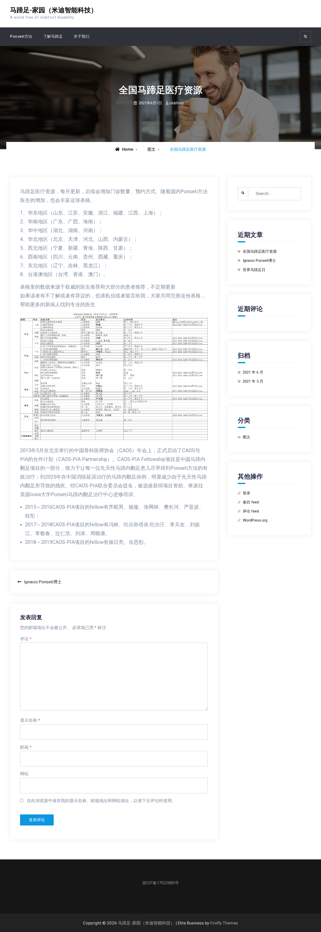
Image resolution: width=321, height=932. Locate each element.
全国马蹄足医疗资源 (260, 251)
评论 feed (251, 511)
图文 (151, 149)
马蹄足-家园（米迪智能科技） (53, 10)
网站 (24, 773)
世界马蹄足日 (254, 270)
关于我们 (81, 36)
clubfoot (177, 103)
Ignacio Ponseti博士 (259, 260)
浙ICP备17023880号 (160, 883)
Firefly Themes (224, 922)
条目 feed (251, 502)
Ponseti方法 (21, 36)
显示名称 (30, 720)
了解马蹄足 (53, 36)
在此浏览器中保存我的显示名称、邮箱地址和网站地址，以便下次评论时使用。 (101, 800)
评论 (26, 638)
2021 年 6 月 (253, 372)
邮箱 (26, 747)
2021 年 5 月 (253, 381)
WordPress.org (255, 520)
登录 (246, 493)
